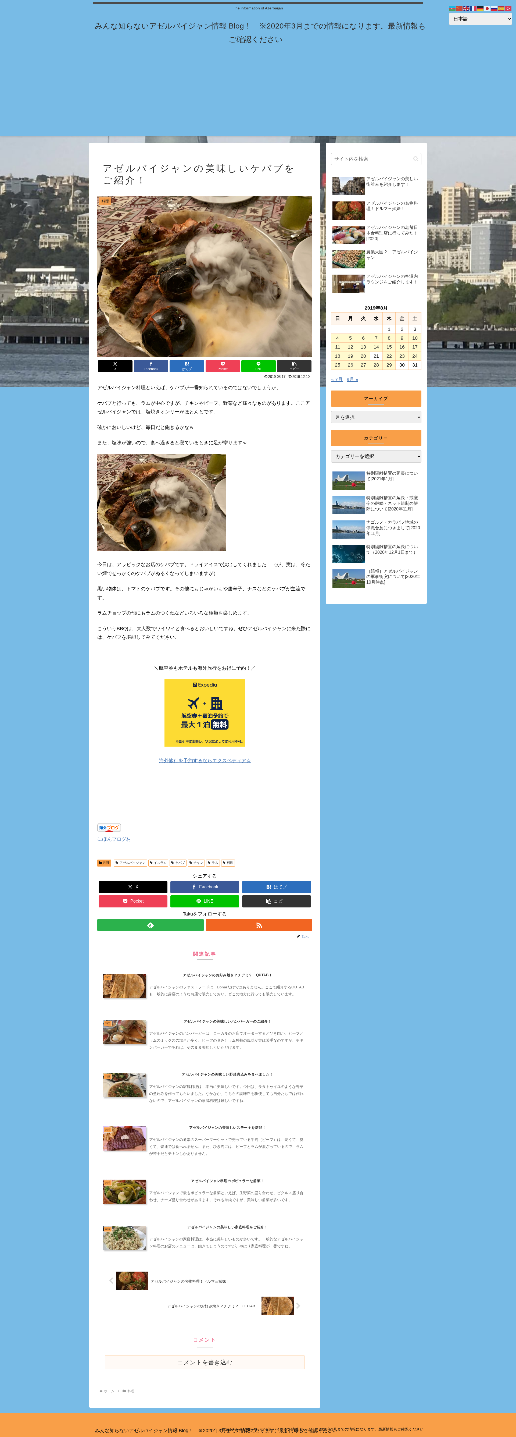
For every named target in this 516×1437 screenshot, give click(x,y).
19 (350, 356)
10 (415, 338)
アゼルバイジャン (132, 863)
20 (363, 356)
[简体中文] (459, 8)
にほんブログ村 (114, 839)
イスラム (160, 863)
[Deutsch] (480, 8)
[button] (294, 366)
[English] (466, 8)
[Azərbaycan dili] (452, 8)
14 (376, 347)
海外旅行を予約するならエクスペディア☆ (205, 760)
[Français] (473, 8)
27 (363, 365)
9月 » (352, 379)
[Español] (501, 8)
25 (337, 365)
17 (415, 347)
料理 (106, 863)
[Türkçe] (508, 8)
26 (350, 365)
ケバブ (180, 863)
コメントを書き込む (204, 1362)
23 (402, 356)
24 (415, 356)
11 (337, 347)
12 (350, 347)
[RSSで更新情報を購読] (259, 925)
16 (402, 347)
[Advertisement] (258, 98)
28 (376, 365)
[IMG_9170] (161, 549)
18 (337, 356)
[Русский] (494, 8)
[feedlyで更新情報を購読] (150, 925)
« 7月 (337, 379)
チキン (198, 863)
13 (363, 347)
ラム (215, 863)
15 (389, 347)
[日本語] (487, 8)
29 (389, 365)
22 (389, 356)
